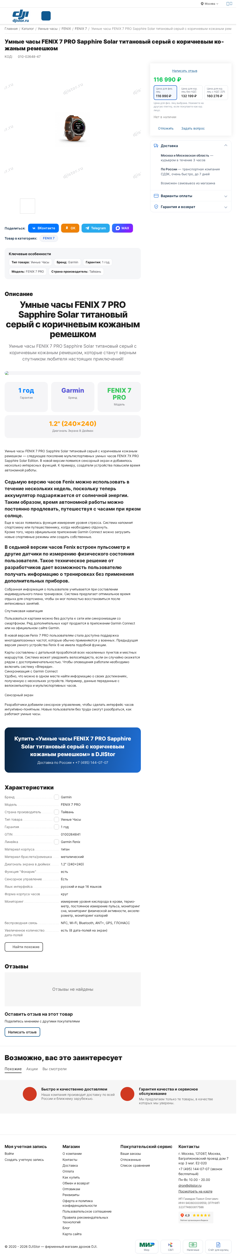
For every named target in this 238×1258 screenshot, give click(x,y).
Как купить (71, 1177)
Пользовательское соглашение (87, 1211)
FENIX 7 (49, 238)
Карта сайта (72, 1234)
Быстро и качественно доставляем (74, 1089)
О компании (72, 1153)
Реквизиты (71, 1195)
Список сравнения (135, 1165)
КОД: (9, 56)
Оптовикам (71, 1189)
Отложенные (130, 1160)
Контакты (70, 1160)
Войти (9, 1153)
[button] (165, 92)
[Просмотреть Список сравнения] (194, 16)
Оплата (68, 1171)
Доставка (70, 1165)
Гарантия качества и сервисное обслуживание (168, 1091)
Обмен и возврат (76, 1183)
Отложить (166, 128)
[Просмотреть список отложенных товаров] (206, 16)
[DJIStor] (21, 16)
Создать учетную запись (24, 1160)
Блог (66, 1228)
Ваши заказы (130, 1153)
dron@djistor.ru (190, 1185)
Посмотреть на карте (195, 1191)
